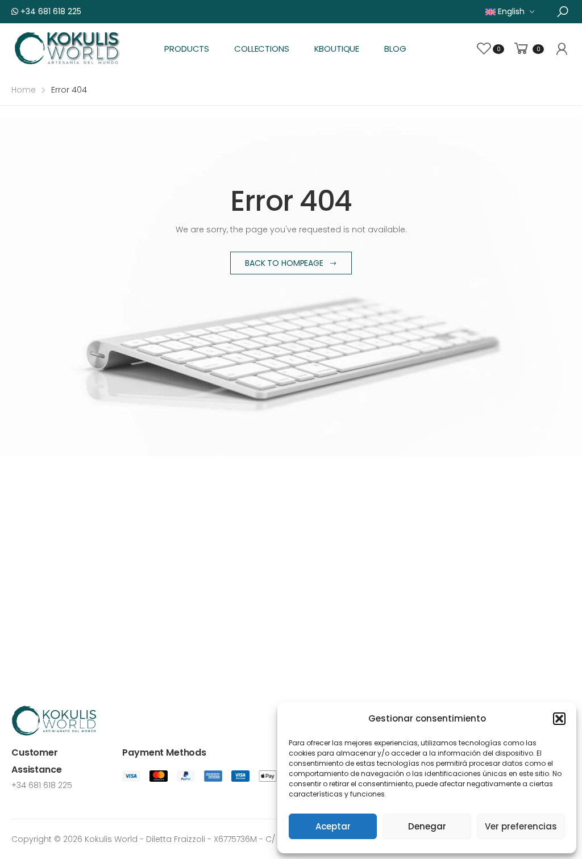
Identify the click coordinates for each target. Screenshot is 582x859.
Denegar (427, 826)
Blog (395, 49)
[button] (559, 718)
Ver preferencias (521, 826)
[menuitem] (510, 12)
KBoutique (337, 49)
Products (186, 49)
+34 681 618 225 (49, 11)
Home (23, 89)
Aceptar (333, 826)
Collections (261, 49)
